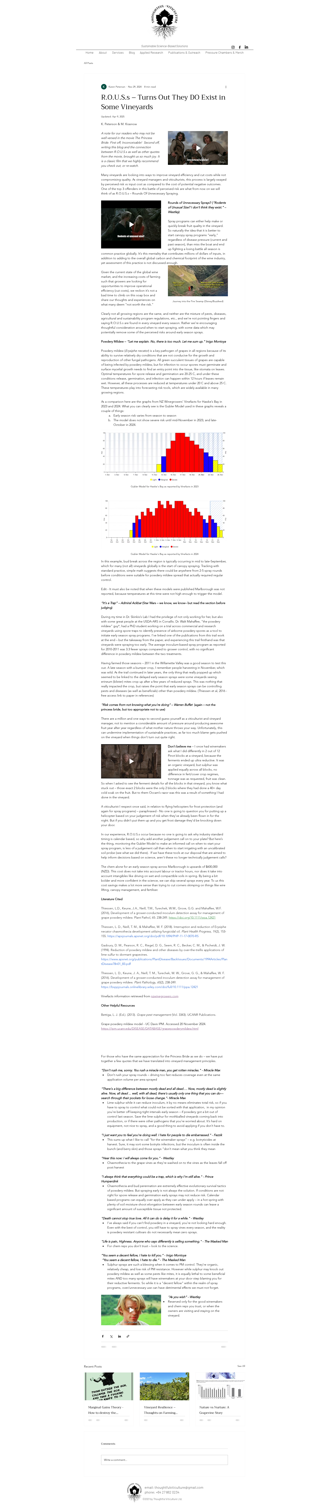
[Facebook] (240, 47)
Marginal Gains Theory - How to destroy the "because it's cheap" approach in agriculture (105, 1410)
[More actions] (226, 87)
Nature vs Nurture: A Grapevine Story (214, 1410)
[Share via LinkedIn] (119, 1336)
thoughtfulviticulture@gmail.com (179, 1487)
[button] (198, 148)
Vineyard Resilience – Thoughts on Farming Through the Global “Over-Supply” (163, 1410)
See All (241, 1366)
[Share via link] (128, 1336)
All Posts (88, 63)
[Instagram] (233, 47)
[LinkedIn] (246, 47)
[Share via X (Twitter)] (111, 1336)
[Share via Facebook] (102, 1336)
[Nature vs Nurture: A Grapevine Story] (220, 1386)
